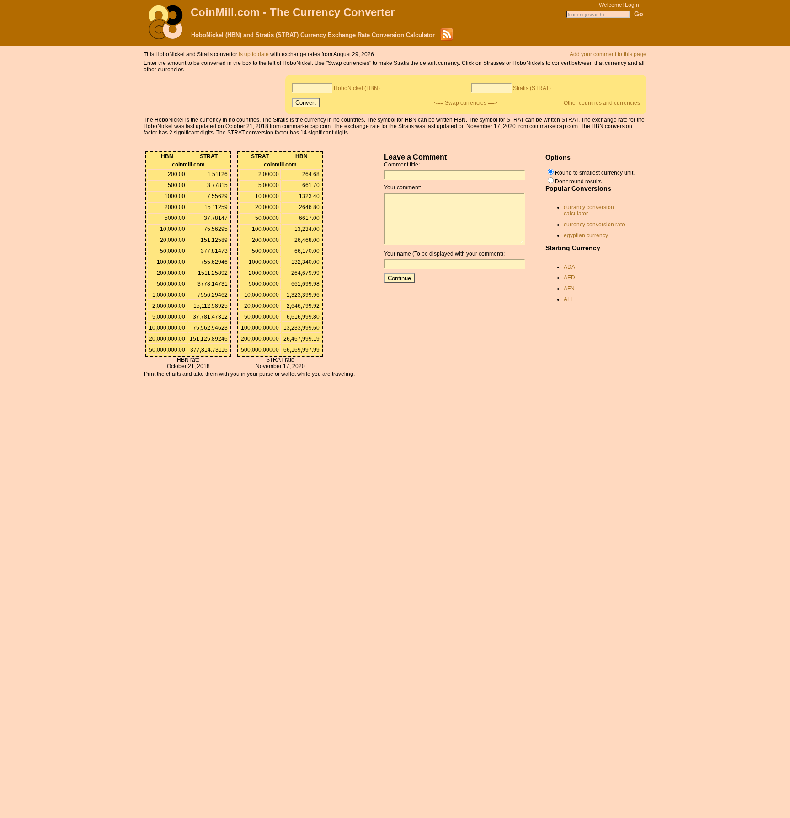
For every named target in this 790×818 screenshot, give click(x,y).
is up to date (254, 54)
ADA (569, 267)
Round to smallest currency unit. (595, 173)
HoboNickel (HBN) (357, 88)
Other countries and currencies (602, 103)
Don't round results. (579, 181)
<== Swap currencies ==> (465, 103)
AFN (569, 288)
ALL (569, 299)
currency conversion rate (594, 224)
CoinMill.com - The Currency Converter (293, 12)
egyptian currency (586, 235)
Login (632, 5)
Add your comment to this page (608, 54)
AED (569, 277)
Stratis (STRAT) (532, 88)
